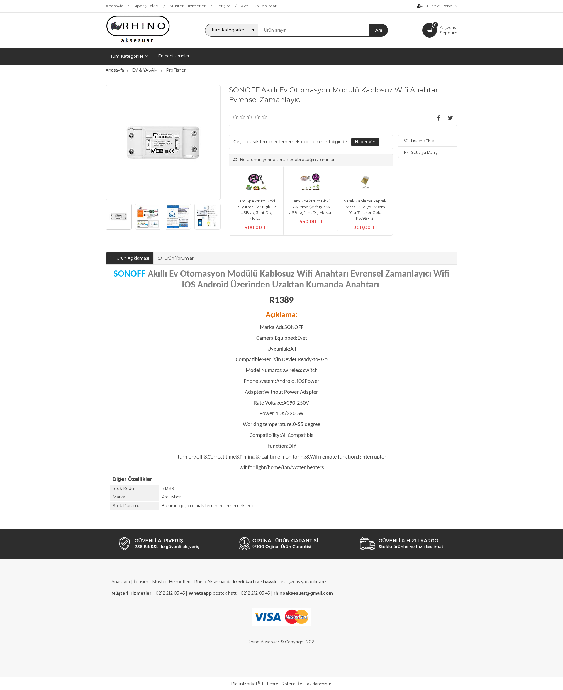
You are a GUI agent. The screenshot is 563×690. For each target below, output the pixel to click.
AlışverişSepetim (448, 30)
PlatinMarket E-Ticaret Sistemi (263, 683)
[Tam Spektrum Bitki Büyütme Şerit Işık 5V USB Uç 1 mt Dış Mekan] (310, 182)
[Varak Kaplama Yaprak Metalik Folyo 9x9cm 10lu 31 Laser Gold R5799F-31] (365, 182)
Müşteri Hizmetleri (171, 581)
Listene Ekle (422, 140)
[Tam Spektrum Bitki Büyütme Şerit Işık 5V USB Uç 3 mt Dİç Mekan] (256, 182)
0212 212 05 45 (170, 593)
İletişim (141, 581)
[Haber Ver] (365, 142)
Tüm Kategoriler (126, 56)
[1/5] (235, 117)
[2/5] (239, 117)
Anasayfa (120, 581)
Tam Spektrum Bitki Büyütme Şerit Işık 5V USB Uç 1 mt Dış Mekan (311, 207)
